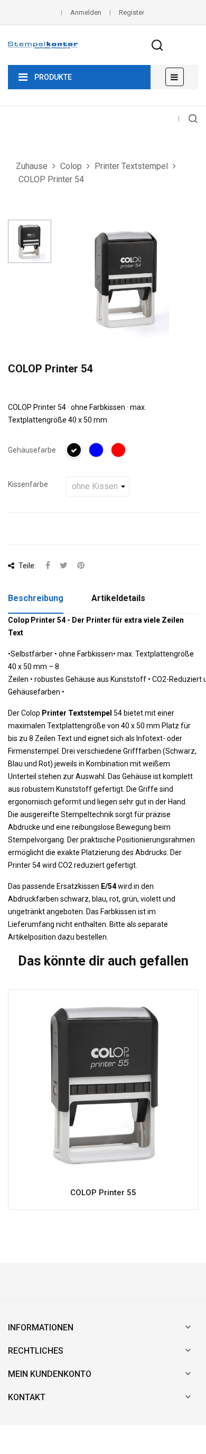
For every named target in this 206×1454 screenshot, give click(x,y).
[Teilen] (47, 566)
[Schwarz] (74, 452)
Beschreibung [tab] (35, 598)
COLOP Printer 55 (103, 1192)
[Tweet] (64, 566)
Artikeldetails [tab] (118, 598)
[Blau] (96, 452)
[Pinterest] (81, 566)
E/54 (108, 886)
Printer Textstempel (77, 713)
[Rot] (118, 452)
